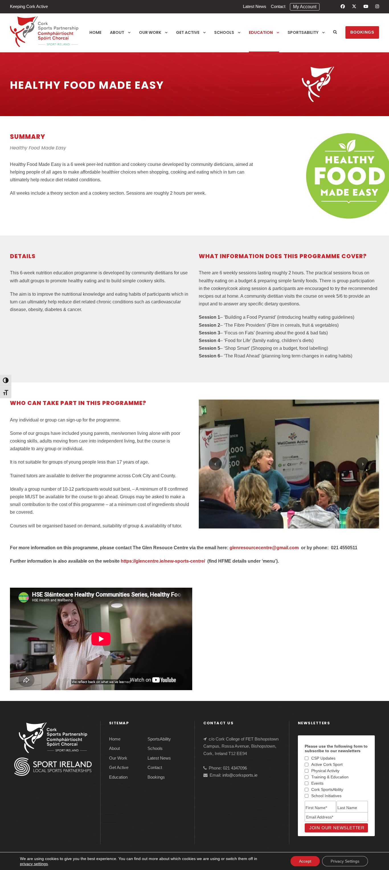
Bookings (362, 32)
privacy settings (34, 863)
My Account (304, 6)
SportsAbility (303, 32)
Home (95, 32)
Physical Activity (325, 770)
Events (317, 783)
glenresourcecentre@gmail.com (264, 547)
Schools (224, 32)
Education (261, 32)
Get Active (187, 32)
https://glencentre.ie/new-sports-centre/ (163, 561)
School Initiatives (326, 795)
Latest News (254, 6)
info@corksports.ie (239, 775)
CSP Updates (323, 758)
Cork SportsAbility (327, 789)
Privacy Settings (345, 861)
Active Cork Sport (327, 764)
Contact (278, 6)
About (117, 32)
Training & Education (330, 777)
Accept (305, 861)
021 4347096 (235, 768)
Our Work (150, 32)
